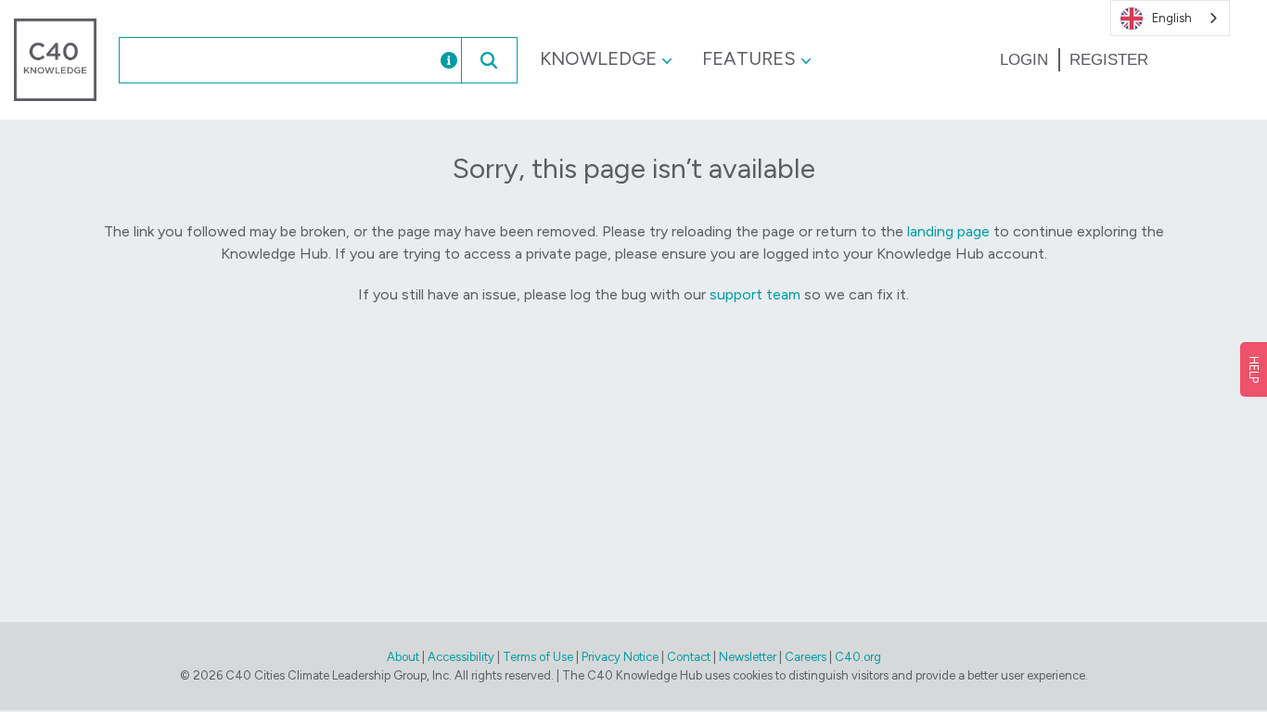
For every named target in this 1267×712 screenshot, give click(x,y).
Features (749, 58)
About (403, 657)
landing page (948, 231)
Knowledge (598, 58)
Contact (688, 657)
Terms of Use (538, 657)
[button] (489, 60)
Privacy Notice (620, 657)
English (1172, 18)
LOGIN (1024, 60)
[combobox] (259, 60)
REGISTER (1108, 60)
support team (755, 294)
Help (1254, 369)
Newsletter (747, 657)
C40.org (858, 657)
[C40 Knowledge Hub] (55, 59)
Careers (805, 657)
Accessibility (461, 657)
